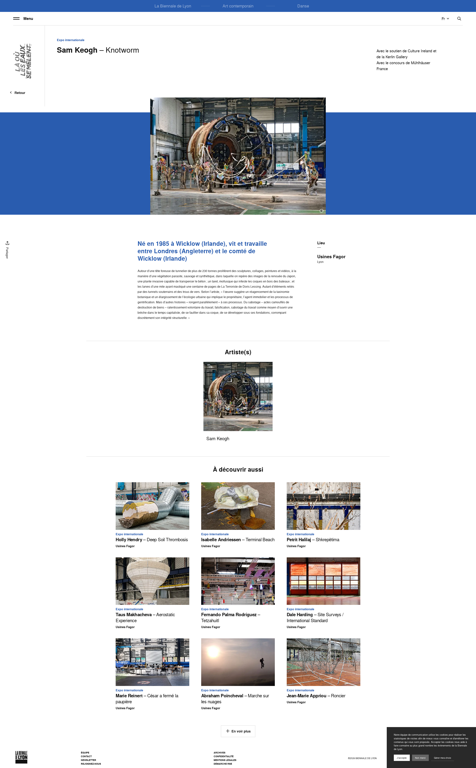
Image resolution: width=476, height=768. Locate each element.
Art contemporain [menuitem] (238, 6)
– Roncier (316, 696)
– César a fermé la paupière (147, 699)
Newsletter (88, 760)
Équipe (85, 752)
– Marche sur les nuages (235, 699)
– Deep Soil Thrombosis (152, 540)
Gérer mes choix (442, 757)
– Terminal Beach (237, 540)
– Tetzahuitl (230, 617)
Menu (28, 18)
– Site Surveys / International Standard (315, 617)
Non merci (420, 757)
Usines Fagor (331, 256)
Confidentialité (224, 756)
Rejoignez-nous (91, 763)
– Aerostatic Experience (145, 617)
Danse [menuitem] (303, 6)
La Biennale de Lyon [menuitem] (173, 6)
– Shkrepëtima (313, 540)
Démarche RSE (223, 763)
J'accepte (402, 757)
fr (443, 18)
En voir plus (241, 731)
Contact (86, 756)
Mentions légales (225, 760)
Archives (219, 752)
